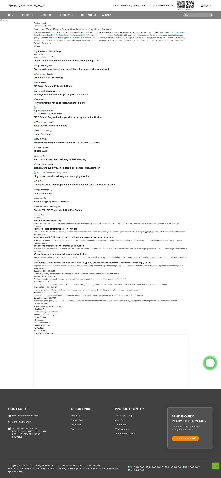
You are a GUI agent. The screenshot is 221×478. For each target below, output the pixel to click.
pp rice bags (40, 151)
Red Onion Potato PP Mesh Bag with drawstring (60, 159)
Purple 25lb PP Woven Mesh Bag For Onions (58, 210)
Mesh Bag (120, 420)
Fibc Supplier (39, 320)
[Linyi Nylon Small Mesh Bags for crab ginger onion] (52, 173)
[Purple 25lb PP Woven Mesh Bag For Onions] (47, 206)
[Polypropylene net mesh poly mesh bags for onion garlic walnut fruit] (43, 65)
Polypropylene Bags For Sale (51, 35)
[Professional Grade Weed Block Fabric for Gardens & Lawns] (40, 139)
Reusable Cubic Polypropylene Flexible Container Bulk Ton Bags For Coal (74, 184)
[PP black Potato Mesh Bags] (43, 74)
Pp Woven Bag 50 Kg (62, 468)
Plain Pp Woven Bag (42, 325)
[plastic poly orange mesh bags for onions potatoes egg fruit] (43, 57)
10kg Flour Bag (40, 309)
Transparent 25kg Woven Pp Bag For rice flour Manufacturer (67, 168)
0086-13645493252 (21, 422)
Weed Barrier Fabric (125, 433)
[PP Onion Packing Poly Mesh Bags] (40, 82)
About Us (75, 415)
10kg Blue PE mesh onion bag (50, 125)
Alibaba (106, 15)
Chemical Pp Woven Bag (44, 333)
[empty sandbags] (43, 189)
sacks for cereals (43, 134)
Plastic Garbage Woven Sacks (46, 312)
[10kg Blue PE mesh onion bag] (44, 122)
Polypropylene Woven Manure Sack (48, 306)
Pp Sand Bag (39, 328)
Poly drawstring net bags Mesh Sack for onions (60, 103)
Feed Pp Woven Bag (18, 468)
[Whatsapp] (210, 362)
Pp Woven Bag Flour (40, 468)
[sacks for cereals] (43, 130)
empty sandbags (43, 193)
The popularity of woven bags (48, 220)
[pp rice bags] (41, 147)
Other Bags (120, 424)
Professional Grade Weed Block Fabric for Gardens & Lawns (67, 142)
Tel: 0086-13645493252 (162, 5)
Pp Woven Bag (15, 471)
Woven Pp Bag (40, 317)
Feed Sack (169, 32)
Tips (57, 465)
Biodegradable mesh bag (44, 314)
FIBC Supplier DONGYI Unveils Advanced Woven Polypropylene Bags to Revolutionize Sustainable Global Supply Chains (93, 263)
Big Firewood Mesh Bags (47, 51)
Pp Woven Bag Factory (107, 468)
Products (27, 15)
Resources (76, 424)
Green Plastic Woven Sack (74, 35)
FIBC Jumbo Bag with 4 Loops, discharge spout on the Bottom (68, 117)
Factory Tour (77, 420)
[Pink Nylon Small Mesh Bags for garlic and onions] (47, 91)
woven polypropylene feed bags (51, 201)
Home (11, 15)
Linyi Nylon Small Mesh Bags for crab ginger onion (62, 176)
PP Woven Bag (122, 429)
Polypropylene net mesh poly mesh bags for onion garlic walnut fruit (71, 69)
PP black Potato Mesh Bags (49, 77)
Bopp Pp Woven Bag (84, 468)
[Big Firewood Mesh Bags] (37, 46)
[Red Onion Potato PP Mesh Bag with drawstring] (41, 156)
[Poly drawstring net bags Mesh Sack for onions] (40, 99)
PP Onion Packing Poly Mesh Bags (53, 86)
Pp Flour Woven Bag (42, 323)
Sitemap (81, 465)
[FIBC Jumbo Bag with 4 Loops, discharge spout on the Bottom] (48, 113)
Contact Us (88, 15)
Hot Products (68, 465)
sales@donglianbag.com (25, 415)
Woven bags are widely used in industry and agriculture (61, 254)
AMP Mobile (94, 465)
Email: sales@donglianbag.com (129, 5)
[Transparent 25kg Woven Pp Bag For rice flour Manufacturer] (45, 164)
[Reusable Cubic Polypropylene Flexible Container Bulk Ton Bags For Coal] (38, 181)
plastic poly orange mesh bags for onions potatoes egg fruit (66, 60)
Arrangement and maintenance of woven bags (56, 229)
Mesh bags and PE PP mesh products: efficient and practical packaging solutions (73, 237)
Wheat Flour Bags (41, 331)
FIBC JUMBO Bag (123, 415)
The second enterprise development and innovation (59, 246)
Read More (38, 54)
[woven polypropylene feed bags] (40, 198)
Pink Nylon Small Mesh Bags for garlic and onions (61, 94)
